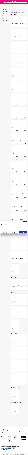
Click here (2, 445)
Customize (13, 232)
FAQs (1, 436)
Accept (23, 232)
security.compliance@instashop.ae (14, 446)
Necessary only (5, 232)
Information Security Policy (10, 440)
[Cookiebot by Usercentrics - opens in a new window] (24, 221)
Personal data (9, 436)
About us (15, 436)
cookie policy (19, 227)
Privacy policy (10, 438)
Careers (15, 437)
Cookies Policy (10, 441)
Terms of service (10, 437)
